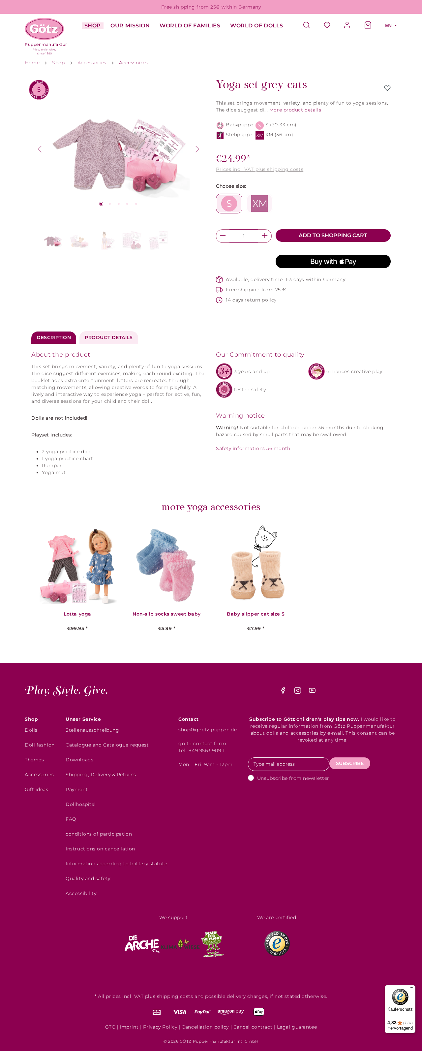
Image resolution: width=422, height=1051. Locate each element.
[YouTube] (312, 692)
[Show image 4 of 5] (127, 204)
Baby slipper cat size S (256, 614)
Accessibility (81, 893)
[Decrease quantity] (222, 236)
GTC (110, 1027)
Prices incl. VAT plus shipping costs (259, 169)
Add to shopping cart (333, 235)
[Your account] (347, 25)
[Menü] (411, 989)
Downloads (79, 760)
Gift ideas (36, 789)
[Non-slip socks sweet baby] (166, 565)
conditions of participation (99, 834)
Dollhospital (81, 804)
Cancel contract (252, 1027)
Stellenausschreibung (92, 730)
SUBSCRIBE (350, 763)
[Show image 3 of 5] (119, 204)
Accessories (39, 775)
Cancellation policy (205, 1027)
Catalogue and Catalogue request (107, 745)
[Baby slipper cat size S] (255, 565)
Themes (34, 760)
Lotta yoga (77, 614)
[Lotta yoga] (77, 565)
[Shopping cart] (368, 25)
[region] (118, 165)
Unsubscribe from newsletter (293, 778)
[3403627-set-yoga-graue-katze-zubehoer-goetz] (119, 149)
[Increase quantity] (265, 236)
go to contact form (202, 744)
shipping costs (175, 996)
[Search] (310, 25)
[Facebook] (284, 692)
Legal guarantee (297, 1027)
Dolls (31, 730)
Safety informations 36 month (253, 448)
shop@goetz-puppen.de (207, 730)
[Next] (197, 149)
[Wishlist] (327, 25)
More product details (295, 110)
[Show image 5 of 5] (136, 204)
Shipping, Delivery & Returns (101, 775)
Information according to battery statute (116, 864)
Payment (77, 789)
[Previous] (39, 149)
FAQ (71, 819)
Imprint (129, 1027)
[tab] (53, 337)
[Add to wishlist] (387, 88)
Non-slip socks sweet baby (167, 614)
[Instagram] (298, 692)
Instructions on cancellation (100, 849)
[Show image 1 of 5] (101, 204)
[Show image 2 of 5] (110, 204)
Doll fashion (40, 745)
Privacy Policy (160, 1027)
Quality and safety (88, 878)
